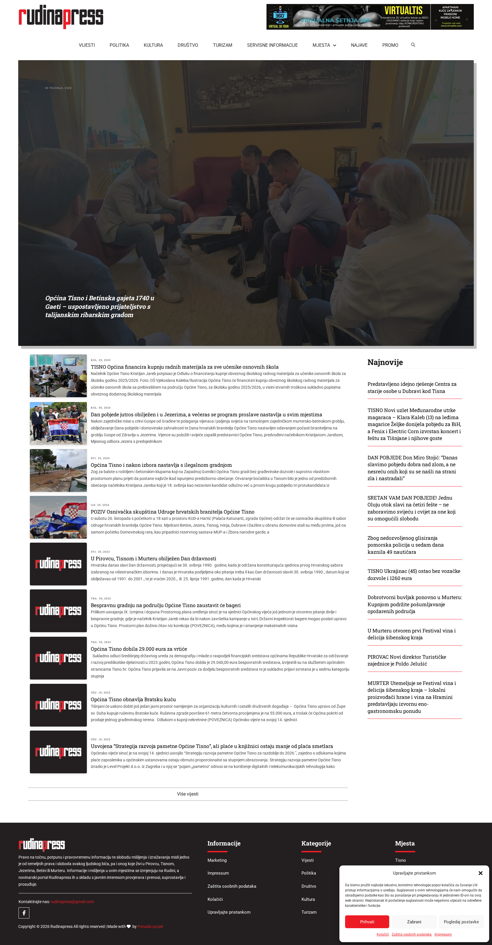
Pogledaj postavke (461, 921)
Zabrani (414, 921)
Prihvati (367, 921)
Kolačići (383, 934)
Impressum (443, 934)
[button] (480, 873)
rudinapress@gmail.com (72, 901)
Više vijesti (187, 794)
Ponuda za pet (150, 926)
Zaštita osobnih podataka (412, 934)
